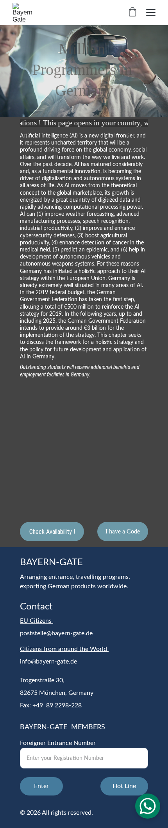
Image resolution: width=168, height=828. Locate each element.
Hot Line (124, 786)
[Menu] (150, 12)
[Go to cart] (132, 12)
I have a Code (122, 531)
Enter (41, 786)
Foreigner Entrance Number (58, 743)
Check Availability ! (52, 531)
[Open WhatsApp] (147, 806)
